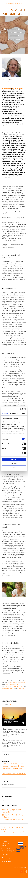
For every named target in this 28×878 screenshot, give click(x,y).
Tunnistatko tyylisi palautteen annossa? (11, 814)
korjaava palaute (7, 768)
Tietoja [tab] (23, 413)
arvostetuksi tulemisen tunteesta (16, 683)
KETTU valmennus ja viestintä (17, 704)
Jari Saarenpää (6, 88)
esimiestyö (5, 766)
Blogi (10, 39)
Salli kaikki (14, 459)
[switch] (24, 444)
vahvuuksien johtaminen (9, 773)
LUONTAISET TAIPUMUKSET (14, 12)
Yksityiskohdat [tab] (14, 413)
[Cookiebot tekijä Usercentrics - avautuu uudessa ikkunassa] (20, 409)
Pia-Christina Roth (17, 88)
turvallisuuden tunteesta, (12, 684)
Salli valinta (14, 463)
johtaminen (22, 766)
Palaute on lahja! (6, 812)
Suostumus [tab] (5, 413)
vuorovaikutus (21, 773)
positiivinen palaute (18, 768)
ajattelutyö (6, 763)
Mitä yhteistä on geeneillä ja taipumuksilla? (15, 832)
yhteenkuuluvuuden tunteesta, (14, 686)
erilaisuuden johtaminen (17, 763)
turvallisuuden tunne (8, 771)
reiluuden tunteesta (7, 688)
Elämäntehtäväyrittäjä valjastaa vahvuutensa (12, 819)
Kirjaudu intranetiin (14, 3)
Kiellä (14, 468)
